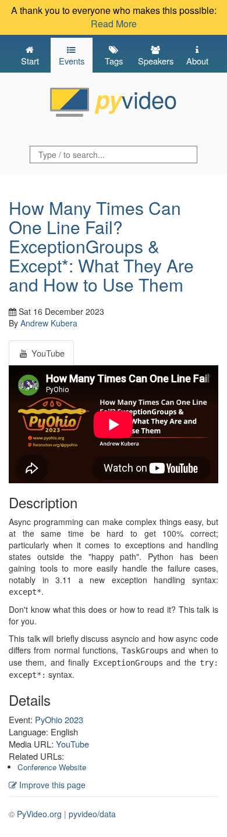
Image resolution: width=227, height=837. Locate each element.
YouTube (72, 744)
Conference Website (51, 767)
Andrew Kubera (48, 323)
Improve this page (51, 785)
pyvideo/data (92, 814)
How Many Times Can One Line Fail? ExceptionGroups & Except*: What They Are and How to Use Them (101, 246)
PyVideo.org (39, 814)
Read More (114, 23)
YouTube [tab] (47, 353)
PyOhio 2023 (59, 719)
